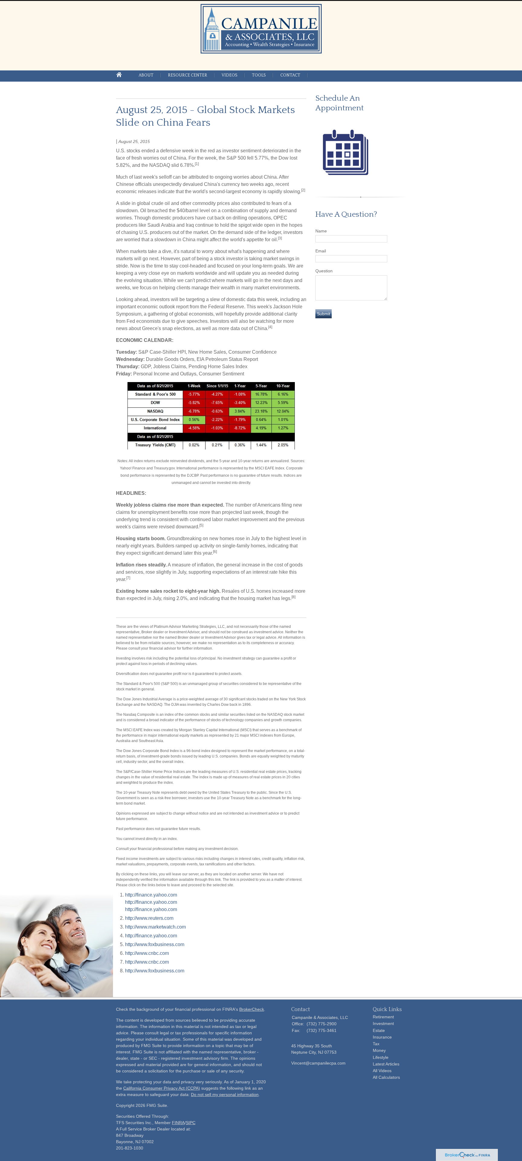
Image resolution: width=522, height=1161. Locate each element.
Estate (379, 1030)
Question (324, 270)
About (146, 75)
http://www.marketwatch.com (155, 926)
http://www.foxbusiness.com (154, 944)
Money (379, 1050)
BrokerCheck (251, 1009)
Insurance (382, 1037)
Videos (229, 75)
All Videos (382, 1070)
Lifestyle (380, 1057)
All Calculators (386, 1077)
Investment (383, 1023)
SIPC (190, 1122)
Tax (376, 1043)
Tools (259, 75)
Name (321, 231)
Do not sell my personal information (225, 1094)
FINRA (178, 1122)
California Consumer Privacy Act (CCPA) (161, 1088)
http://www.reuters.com (149, 918)
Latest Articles (386, 1064)
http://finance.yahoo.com (151, 894)
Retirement (383, 1016)
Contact (290, 75)
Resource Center (187, 75)
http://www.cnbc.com (147, 953)
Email (320, 250)
